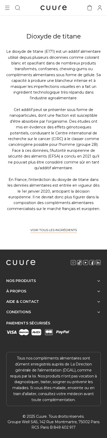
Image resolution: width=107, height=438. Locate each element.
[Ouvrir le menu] (7, 8)
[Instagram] (73, 262)
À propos (16, 291)
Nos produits (21, 280)
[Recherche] (18, 8)
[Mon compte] (100, 8)
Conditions (18, 312)
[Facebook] (92, 262)
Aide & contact (22, 301)
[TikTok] (79, 262)
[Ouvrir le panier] (89, 8)
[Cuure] (20, 262)
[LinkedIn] (98, 262)
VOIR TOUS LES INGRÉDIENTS (53, 230)
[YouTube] (85, 262)
